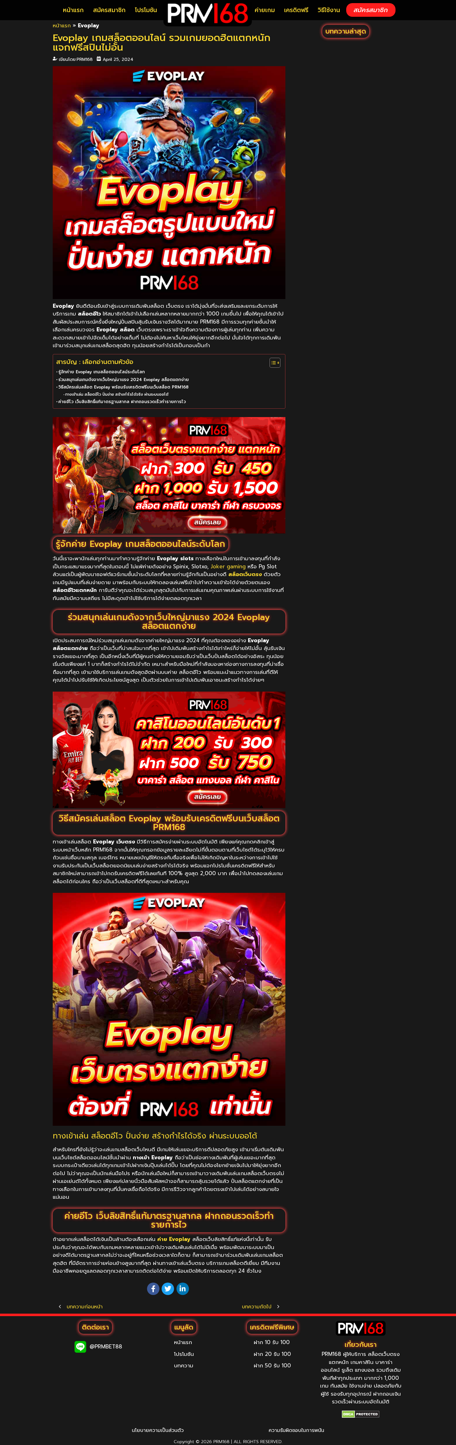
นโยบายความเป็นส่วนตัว (158, 1430)
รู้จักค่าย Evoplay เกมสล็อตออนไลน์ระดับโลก (101, 372)
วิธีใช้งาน (329, 10)
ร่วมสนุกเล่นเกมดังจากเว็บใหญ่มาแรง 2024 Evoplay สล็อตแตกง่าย (123, 379)
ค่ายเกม (265, 10)
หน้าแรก (73, 10)
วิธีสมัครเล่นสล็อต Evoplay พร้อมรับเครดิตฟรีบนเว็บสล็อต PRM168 (123, 387)
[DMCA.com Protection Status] (360, 1414)
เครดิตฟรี (296, 10)
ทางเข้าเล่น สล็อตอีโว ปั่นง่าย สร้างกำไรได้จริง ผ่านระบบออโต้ (116, 394)
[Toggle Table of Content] (272, 362)
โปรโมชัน (146, 10)
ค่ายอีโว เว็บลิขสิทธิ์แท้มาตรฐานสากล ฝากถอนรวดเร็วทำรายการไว (122, 401)
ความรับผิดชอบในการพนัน (296, 1430)
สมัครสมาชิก (109, 10)
